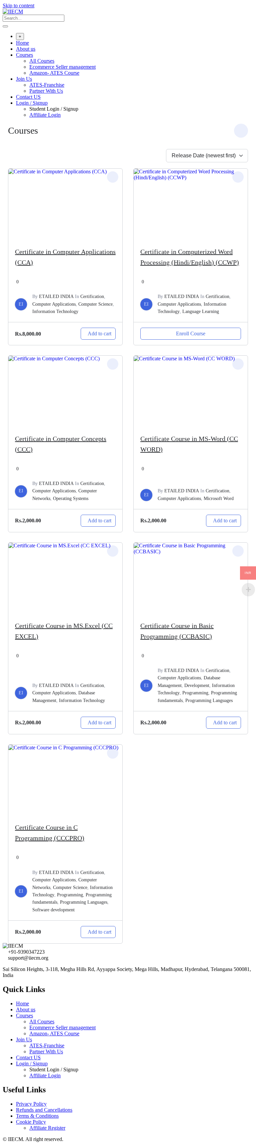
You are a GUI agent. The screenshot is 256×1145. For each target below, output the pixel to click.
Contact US (28, 97)
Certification (92, 296)
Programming (195, 692)
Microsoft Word (219, 498)
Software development (53, 909)
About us (25, 49)
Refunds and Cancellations (44, 1110)
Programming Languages (209, 700)
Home (22, 43)
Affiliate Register (47, 1128)
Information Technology (55, 311)
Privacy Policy (31, 1104)
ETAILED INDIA (56, 296)
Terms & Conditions (37, 1116)
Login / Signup (32, 103)
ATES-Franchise (46, 85)
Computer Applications (54, 304)
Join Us (24, 79)
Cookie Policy (31, 1122)
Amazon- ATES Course (54, 73)
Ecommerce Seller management (62, 67)
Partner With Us (46, 91)
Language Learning (200, 311)
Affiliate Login (45, 115)
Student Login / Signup (53, 109)
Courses (24, 55)
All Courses (41, 61)
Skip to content (18, 5)
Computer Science (95, 304)
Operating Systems (70, 498)
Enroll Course (190, 333)
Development (196, 685)
